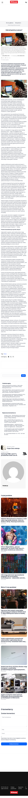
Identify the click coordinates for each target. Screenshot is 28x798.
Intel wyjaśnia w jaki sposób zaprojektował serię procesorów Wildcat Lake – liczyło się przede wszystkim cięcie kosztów (14, 430)
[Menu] (2, 2)
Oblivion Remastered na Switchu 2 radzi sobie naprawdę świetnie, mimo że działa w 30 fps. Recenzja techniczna (12, 386)
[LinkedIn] (6, 58)
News (5, 354)
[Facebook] (2, 58)
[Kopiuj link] (10, 58)
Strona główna (9, 23)
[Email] (8, 58)
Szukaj (23, 375)
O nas (26, 787)
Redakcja (5, 485)
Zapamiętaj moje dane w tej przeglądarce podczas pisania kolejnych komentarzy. (13, 738)
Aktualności (18, 23)
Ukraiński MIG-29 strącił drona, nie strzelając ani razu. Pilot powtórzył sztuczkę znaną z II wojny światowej (14, 416)
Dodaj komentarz (14, 744)
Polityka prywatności (13, 787)
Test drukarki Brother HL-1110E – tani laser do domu (14, 434)
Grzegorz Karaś (7, 415)
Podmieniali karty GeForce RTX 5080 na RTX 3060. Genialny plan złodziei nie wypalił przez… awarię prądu (14, 425)
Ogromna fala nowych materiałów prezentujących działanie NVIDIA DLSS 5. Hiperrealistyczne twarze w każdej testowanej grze (13, 400)
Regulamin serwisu (20, 787)
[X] (4, 58)
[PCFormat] (14, 792)
